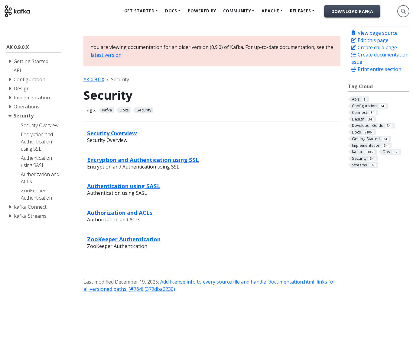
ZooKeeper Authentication (124, 239)
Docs (171, 11)
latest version (106, 55)
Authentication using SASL (123, 186)
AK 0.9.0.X (93, 79)
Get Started (139, 11)
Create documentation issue (379, 58)
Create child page (376, 47)
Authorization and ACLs (120, 212)
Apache (270, 11)
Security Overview (112, 133)
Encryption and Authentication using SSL (143, 159)
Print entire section (378, 69)
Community (237, 11)
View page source (377, 33)
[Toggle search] (403, 11)
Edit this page (372, 40)
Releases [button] (300, 11)
